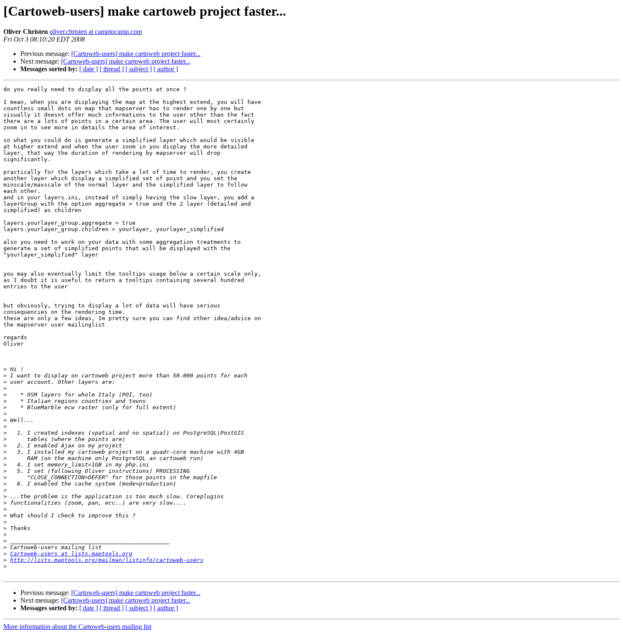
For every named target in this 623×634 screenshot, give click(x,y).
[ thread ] (112, 69)
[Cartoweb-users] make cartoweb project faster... (135, 53)
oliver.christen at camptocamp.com (96, 31)
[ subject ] (138, 69)
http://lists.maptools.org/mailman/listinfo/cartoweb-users (106, 560)
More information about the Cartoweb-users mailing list (77, 626)
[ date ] (88, 69)
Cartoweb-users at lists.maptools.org (71, 553)
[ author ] (165, 69)
